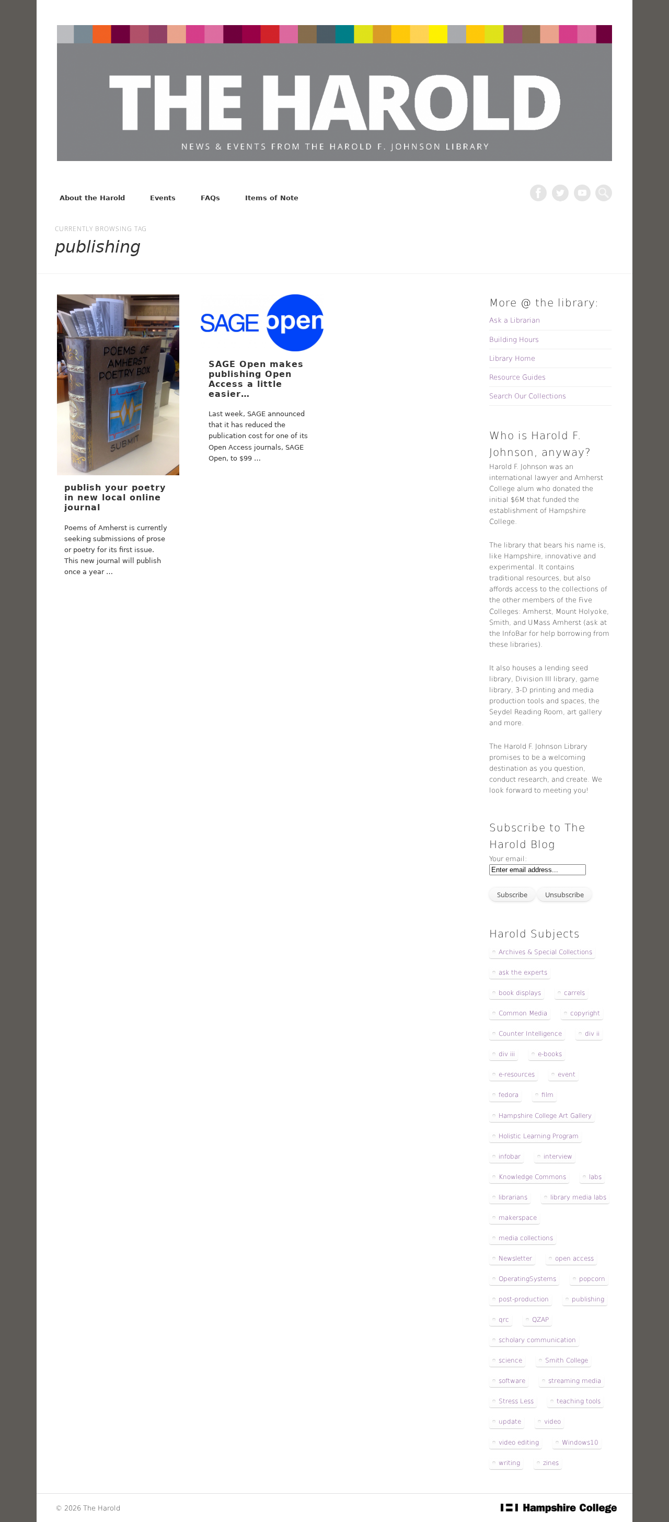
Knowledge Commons (532, 1177)
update (510, 1421)
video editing (519, 1442)
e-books (550, 1054)
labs (595, 1177)
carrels (574, 993)
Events (163, 198)
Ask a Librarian (514, 320)
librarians (513, 1197)
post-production (524, 1299)
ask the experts (523, 972)
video (552, 1421)
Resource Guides (517, 377)
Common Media (523, 1013)
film (547, 1094)
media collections (526, 1238)
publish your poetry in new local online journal (115, 497)
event (566, 1074)
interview (558, 1156)
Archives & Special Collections (545, 952)
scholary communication (537, 1340)
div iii (507, 1054)
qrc (504, 1319)
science (510, 1360)
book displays (520, 993)
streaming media (574, 1380)
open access (574, 1258)
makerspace (518, 1217)
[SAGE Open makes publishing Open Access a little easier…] (262, 322)
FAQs (210, 198)
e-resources (517, 1074)
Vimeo (582, 193)
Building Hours (514, 340)
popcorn (592, 1279)
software (512, 1380)
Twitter (560, 193)
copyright (585, 1013)
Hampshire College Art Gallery (545, 1115)
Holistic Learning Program (539, 1136)
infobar (510, 1156)
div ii (592, 1033)
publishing (588, 1299)
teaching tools (579, 1401)
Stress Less (516, 1401)
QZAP (540, 1319)
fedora (508, 1094)
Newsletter (515, 1258)
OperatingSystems (527, 1279)
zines (551, 1463)
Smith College (566, 1360)
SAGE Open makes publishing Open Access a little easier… (256, 379)
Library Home (512, 358)
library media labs (578, 1197)
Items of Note (271, 198)
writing (509, 1463)
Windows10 (580, 1442)
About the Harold (92, 198)
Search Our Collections (527, 396)
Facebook (538, 193)
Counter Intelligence (530, 1033)
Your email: (508, 859)
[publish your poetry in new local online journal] (118, 384)
